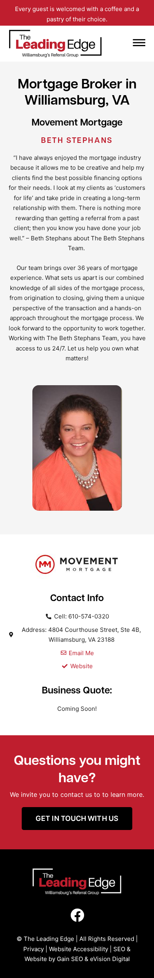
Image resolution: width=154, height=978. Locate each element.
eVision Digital (110, 959)
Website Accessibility (78, 949)
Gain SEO (70, 959)
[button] (125, 44)
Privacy (33, 949)
